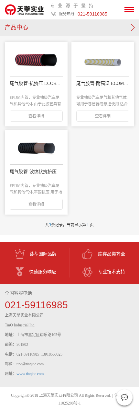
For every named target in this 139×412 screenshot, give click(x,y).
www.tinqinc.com (30, 373)
